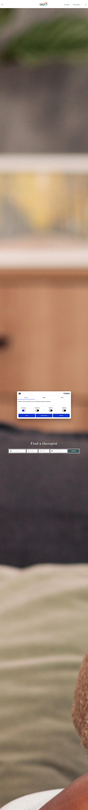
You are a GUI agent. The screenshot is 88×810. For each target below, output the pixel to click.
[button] (85, 5)
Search (73, 451)
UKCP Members (76, 4)
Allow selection (44, 415)
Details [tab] (44, 397)
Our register (67, 4)
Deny (27, 415)
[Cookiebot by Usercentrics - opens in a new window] (64, 394)
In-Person (32, 451)
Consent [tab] (26, 397)
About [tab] (62, 397)
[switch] (37, 410)
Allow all (61, 415)
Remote (43, 451)
